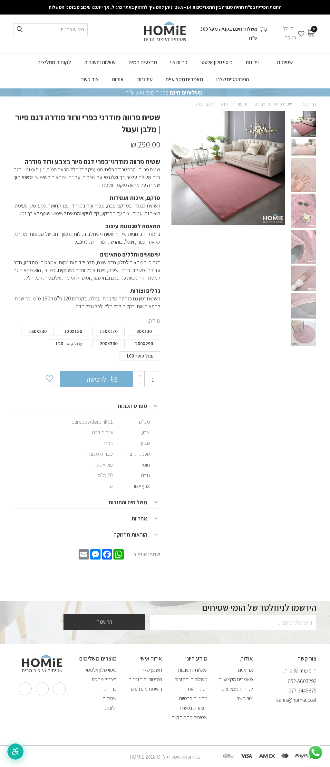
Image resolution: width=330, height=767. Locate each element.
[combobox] (51, 29)
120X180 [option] (73, 331)
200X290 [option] (144, 343)
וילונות (111, 707)
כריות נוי (109, 688)
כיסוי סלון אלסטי (101, 669)
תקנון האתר (196, 688)
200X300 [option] (109, 343)
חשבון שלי (152, 669)
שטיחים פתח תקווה (189, 717)
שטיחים (109, 698)
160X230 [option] (38, 331)
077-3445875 (302, 690)
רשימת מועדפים (146, 688)
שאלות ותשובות (193, 669)
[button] (15, 751)
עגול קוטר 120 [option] (68, 343)
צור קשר (245, 698)
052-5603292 (302, 681)
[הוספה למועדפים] (49, 379)
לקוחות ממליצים (237, 688)
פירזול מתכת (104, 679)
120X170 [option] (109, 331)
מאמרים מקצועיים (235, 679)
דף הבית (308, 104)
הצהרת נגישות (194, 707)
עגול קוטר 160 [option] (139, 356)
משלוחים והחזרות (191, 679)
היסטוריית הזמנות (145, 679)
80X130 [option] (144, 331)
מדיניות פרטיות (193, 698)
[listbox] (87, 345)
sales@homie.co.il (296, 699)
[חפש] (19, 29)
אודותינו (245, 669)
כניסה (290, 37)
